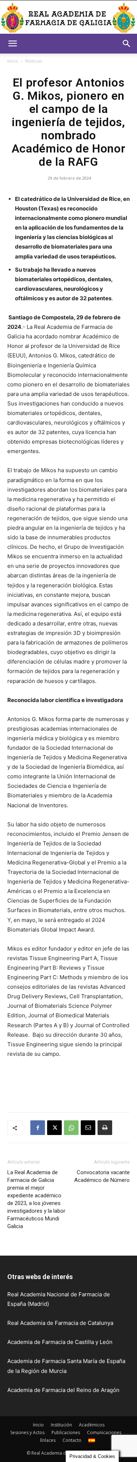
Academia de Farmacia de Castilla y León (60, 1341)
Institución (61, 1425)
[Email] (88, 1127)
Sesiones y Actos (27, 1432)
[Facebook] (37, 1127)
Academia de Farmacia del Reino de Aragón (63, 1389)
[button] (12, 44)
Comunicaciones (104, 1432)
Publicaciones (66, 1432)
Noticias (33, 61)
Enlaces (48, 1440)
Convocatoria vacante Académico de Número (102, 1176)
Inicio (12, 61)
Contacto (71, 1440)
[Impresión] (105, 1127)
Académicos (91, 1425)
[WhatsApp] (71, 1127)
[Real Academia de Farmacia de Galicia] (68, 17)
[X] (54, 1127)
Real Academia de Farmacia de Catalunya (60, 1322)
